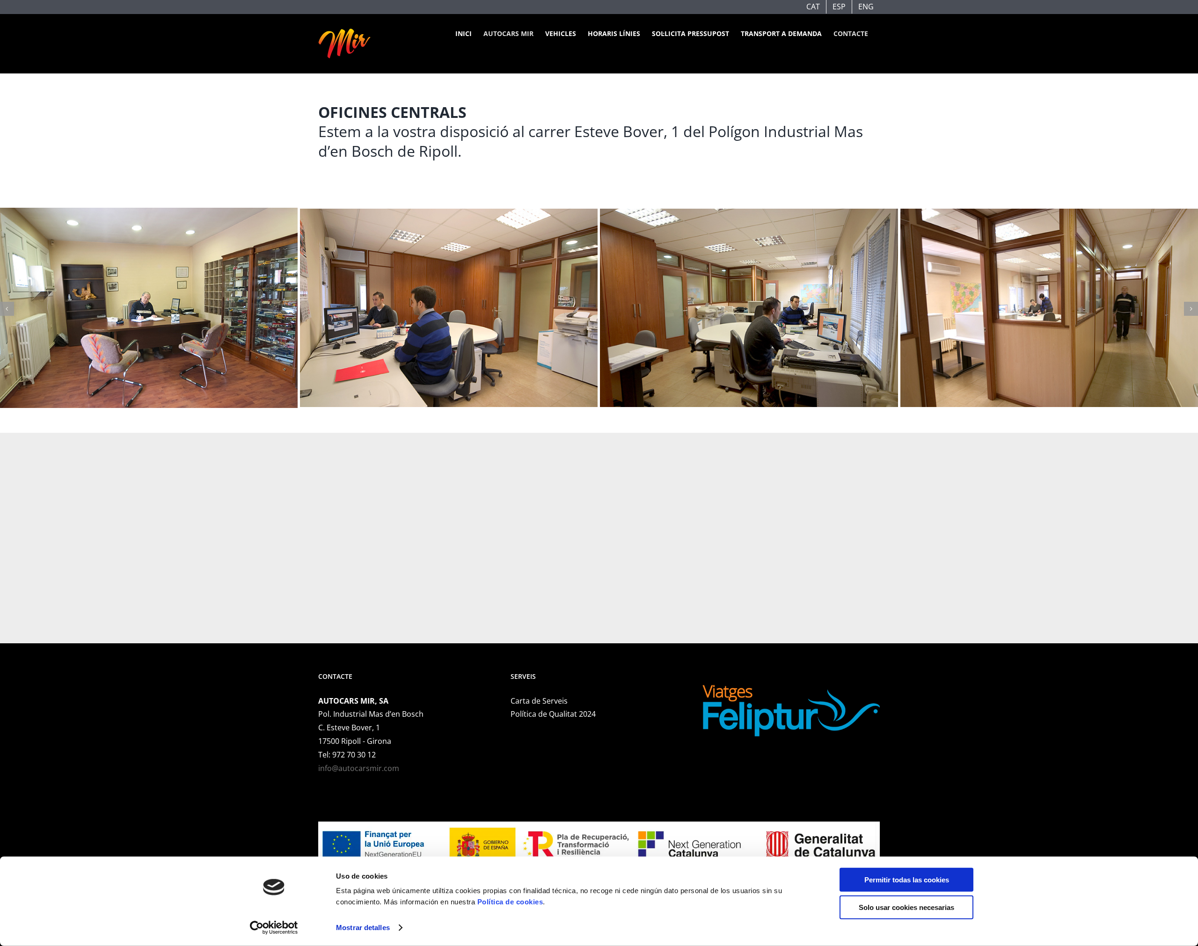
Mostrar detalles (363, 927)
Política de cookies (510, 902)
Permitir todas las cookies (906, 880)
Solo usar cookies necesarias (906, 907)
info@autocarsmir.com (358, 768)
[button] (7, 309)
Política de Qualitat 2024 (553, 714)
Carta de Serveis (539, 701)
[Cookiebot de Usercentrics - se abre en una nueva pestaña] (274, 928)
